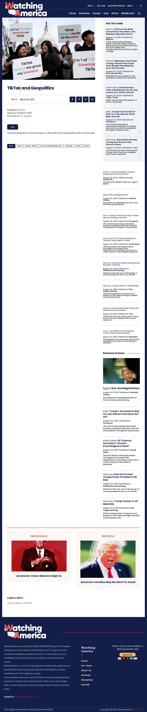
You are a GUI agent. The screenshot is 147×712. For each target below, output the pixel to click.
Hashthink (138, 709)
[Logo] (25, 9)
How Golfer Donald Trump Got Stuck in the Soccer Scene (121, 142)
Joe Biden (68, 146)
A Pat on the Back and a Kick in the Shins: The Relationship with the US (121, 31)
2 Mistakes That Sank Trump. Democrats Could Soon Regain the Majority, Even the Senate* (121, 64)
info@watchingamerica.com (27, 696)
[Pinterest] (86, 99)
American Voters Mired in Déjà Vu (39, 576)
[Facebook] (72, 99)
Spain (78, 146)
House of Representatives (51, 146)
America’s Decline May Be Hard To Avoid (108, 582)
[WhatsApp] (92, 99)
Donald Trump (31, 146)
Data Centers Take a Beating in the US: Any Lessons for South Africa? (122, 90)
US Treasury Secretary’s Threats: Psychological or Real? (119, 239)
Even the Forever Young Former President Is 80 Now (121, 264)
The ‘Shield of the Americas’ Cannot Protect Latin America (118, 332)
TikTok (86, 146)
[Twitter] (141, 6)
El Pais (22, 110)
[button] (139, 13)
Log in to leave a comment (19, 603)
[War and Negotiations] (121, 371)
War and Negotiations (118, 195)
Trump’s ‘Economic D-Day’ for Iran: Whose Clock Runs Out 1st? (121, 114)
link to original (24, 116)
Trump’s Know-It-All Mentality (125, 286)
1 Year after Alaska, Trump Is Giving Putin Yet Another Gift (119, 173)
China (19, 146)
